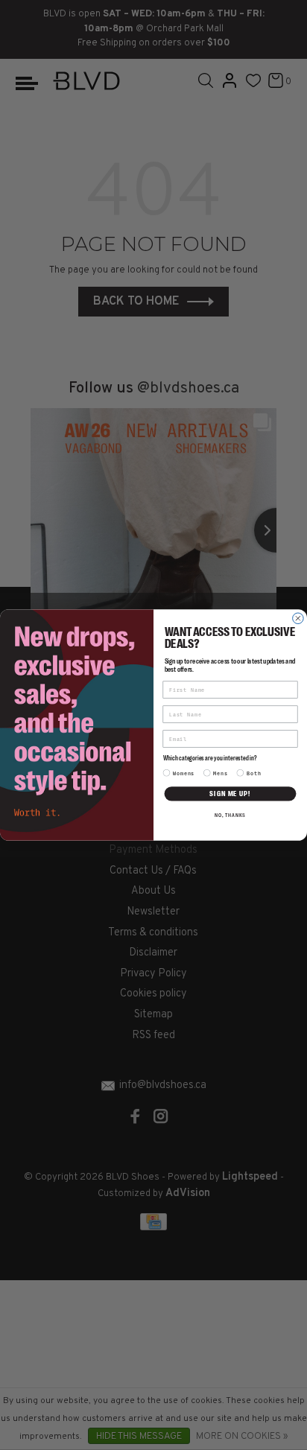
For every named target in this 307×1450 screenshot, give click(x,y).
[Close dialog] (298, 618)
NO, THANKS (230, 816)
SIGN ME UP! (229, 793)
